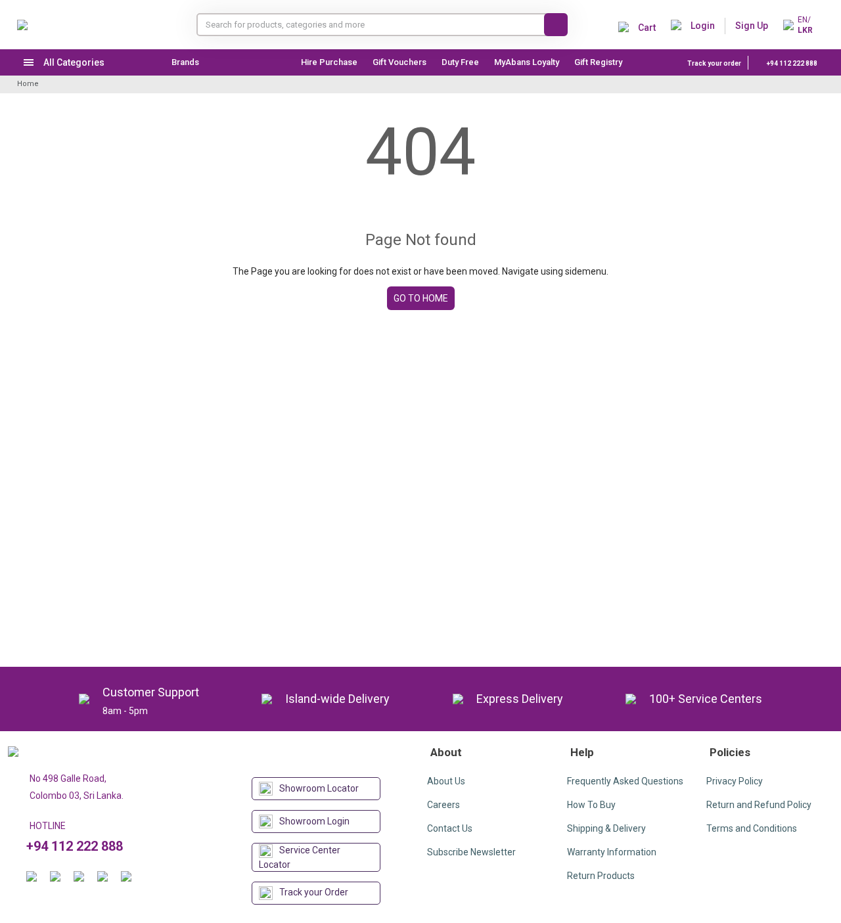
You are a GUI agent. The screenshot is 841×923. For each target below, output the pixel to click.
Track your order (714, 63)
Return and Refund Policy (758, 804)
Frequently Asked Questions (625, 781)
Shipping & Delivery (606, 828)
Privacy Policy (734, 781)
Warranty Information (611, 852)
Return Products (601, 875)
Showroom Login (314, 821)
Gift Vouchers (399, 62)
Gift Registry (599, 62)
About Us (446, 781)
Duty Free (460, 62)
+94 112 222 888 (791, 63)
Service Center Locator (299, 857)
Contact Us (449, 828)
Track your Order (313, 892)
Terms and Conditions (751, 828)
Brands (185, 62)
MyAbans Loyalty (526, 62)
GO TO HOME (421, 298)
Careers (443, 804)
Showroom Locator (319, 788)
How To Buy (591, 804)
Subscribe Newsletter (471, 852)
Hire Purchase (329, 62)
